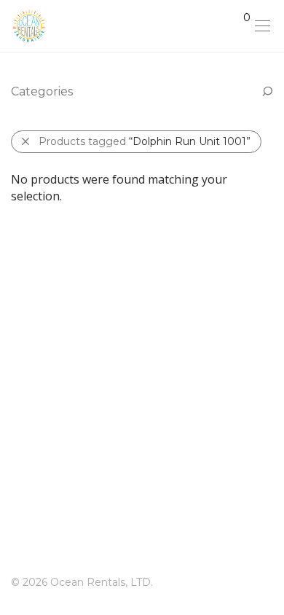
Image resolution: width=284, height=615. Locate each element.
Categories (42, 91)
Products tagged (145, 141)
